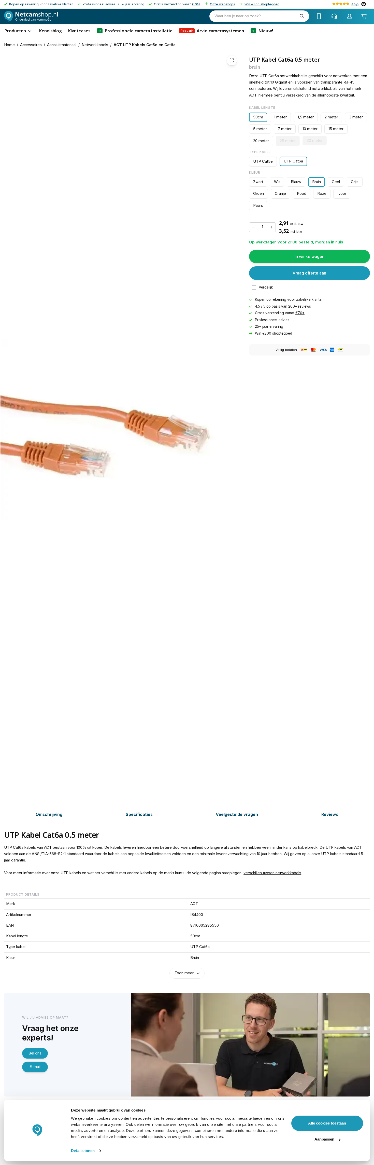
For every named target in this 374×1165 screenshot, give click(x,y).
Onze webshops (222, 4)
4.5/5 (355, 4)
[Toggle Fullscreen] (232, 60)
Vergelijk (266, 287)
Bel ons (34, 1053)
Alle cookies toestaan (327, 1123)
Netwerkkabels (95, 45)
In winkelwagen (309, 256)
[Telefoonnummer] (319, 16)
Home (9, 45)
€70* (196, 4)
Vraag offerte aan (309, 273)
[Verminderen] (253, 227)
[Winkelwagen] (364, 16)
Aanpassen (324, 1139)
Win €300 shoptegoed (261, 4)
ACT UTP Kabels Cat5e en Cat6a (144, 45)
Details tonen (83, 1150)
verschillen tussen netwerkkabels (272, 873)
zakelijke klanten (310, 299)
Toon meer (184, 973)
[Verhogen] (271, 227)
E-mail (35, 1066)
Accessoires (31, 45)
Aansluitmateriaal (61, 45)
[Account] (349, 16)
